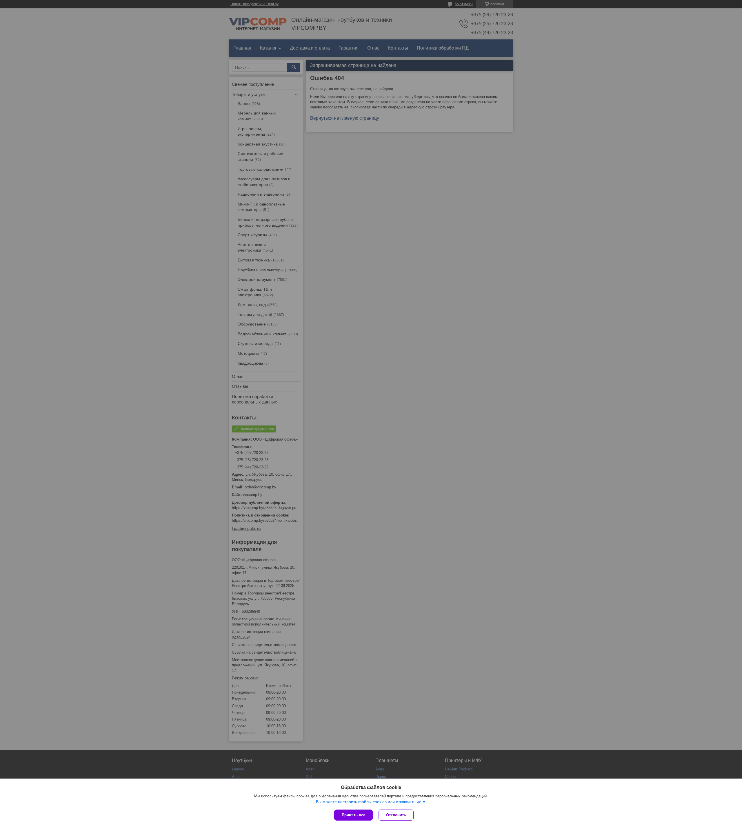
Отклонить (396, 815)
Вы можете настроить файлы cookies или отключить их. (369, 801)
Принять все (353, 815)
